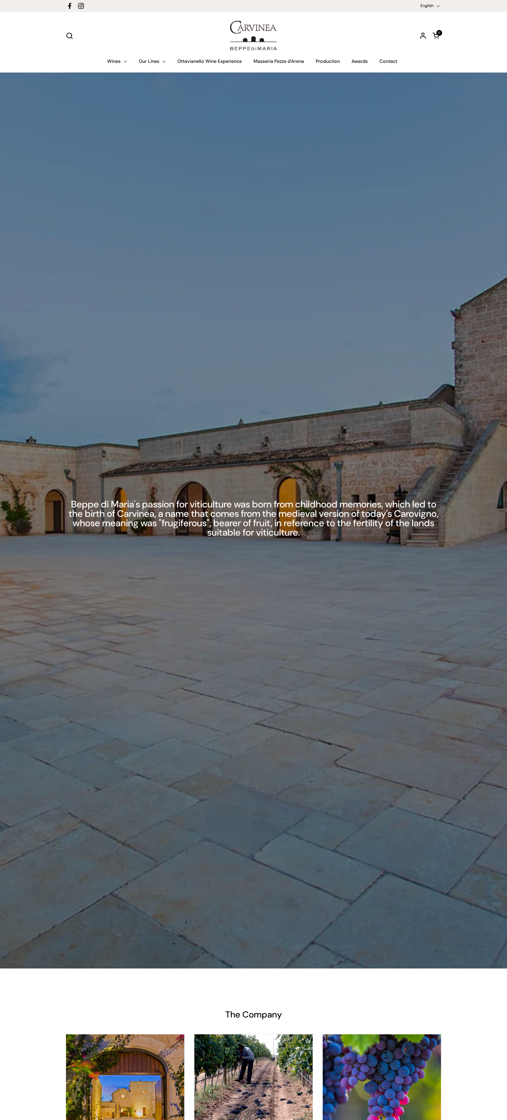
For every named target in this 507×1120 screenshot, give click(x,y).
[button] (69, 35)
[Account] (423, 35)
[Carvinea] (253, 35)
